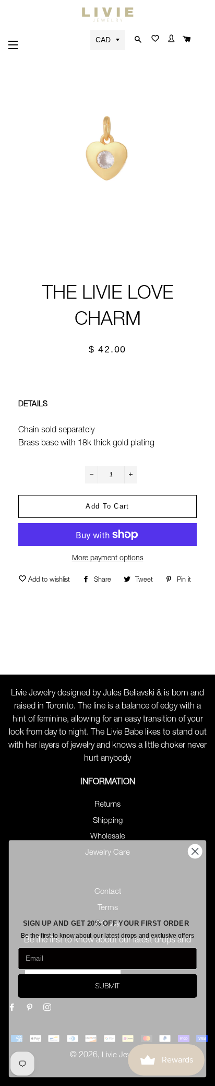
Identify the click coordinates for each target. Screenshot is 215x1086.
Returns (107, 805)
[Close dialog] (194, 851)
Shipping (108, 821)
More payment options (108, 558)
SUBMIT (107, 985)
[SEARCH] (136, 40)
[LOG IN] (170, 41)
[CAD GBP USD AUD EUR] (108, 39)
